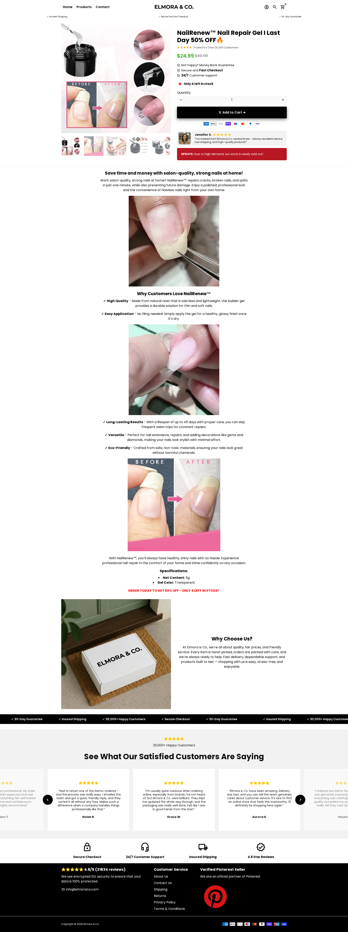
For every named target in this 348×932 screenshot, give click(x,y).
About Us (161, 876)
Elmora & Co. (91, 924)
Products (84, 7)
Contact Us (163, 883)
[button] (48, 800)
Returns (160, 895)
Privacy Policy (165, 902)
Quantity (184, 92)
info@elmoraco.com (80, 889)
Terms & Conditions (169, 908)
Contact (103, 7)
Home (67, 7)
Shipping (160, 889)
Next (165, 78)
